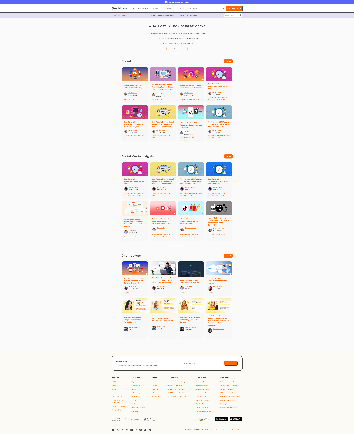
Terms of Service (237, 430)
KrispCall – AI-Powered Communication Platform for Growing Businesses (162, 280)
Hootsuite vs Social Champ (176, 382)
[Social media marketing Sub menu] (175, 15)
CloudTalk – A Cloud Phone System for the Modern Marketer (219, 280)
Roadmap (134, 396)
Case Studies (135, 386)
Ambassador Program (138, 407)
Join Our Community (137, 404)
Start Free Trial (232, 8)
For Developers (156, 396)
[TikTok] (127, 430)
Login (222, 8)
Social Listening (117, 396)
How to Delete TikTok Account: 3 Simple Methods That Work (191, 125)
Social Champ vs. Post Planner (177, 393)
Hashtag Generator (226, 404)
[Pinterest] (145, 430)
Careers (134, 400)
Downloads (134, 411)
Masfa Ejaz (132, 286)
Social (132, 99)
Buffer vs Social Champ (175, 386)
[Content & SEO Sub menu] (198, 15)
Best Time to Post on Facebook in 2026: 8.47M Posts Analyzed (218, 181)
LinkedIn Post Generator (228, 400)
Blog (132, 382)
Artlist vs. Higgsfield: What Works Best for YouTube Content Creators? (134, 280)
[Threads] (136, 430)
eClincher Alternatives (203, 400)
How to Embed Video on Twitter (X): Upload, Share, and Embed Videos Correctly (218, 221)
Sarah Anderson (190, 327)
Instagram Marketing (186, 99)
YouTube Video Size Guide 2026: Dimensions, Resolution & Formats (162, 221)
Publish (114, 382)
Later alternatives (201, 396)
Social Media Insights (218, 99)
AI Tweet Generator (226, 389)
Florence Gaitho (190, 228)
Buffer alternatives (202, 386)
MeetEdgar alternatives (203, 411)
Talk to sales (156, 393)
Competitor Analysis (118, 406)
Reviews (126, 292)
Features (155, 8)
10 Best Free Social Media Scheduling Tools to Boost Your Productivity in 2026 (162, 87)
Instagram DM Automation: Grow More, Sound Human (191, 86)
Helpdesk (154, 386)
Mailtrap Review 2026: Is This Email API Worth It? (189, 281)
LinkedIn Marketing (213, 135)
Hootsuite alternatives (203, 382)
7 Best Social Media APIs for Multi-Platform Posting (135, 86)
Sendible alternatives (202, 404)
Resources (168, 8)
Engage (114, 386)
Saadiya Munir (217, 286)
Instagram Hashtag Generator (229, 382)
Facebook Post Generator (228, 407)
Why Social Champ (139, 8)
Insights (181, 15)
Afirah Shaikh (132, 93)
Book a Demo (192, 8)
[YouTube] (140, 430)
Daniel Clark (133, 327)
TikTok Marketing (189, 137)
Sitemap (225, 430)
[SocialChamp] (120, 8)
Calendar (114, 389)
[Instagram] (122, 430)
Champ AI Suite (117, 410)
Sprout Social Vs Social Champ (177, 396)
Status (154, 382)
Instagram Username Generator (230, 396)
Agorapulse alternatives (203, 389)
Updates (134, 389)
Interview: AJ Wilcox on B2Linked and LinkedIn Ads (162, 319)
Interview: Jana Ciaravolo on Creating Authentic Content (190, 319)
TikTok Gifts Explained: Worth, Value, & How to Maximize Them (189, 221)
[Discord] (150, 430)
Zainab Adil (160, 94)
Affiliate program (136, 393)
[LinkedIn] (131, 430)
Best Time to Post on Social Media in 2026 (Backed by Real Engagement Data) (163, 124)
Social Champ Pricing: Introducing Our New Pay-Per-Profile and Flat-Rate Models (134, 222)
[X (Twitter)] (117, 430)
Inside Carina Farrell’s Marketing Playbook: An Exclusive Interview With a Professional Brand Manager (218, 320)
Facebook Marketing (214, 193)
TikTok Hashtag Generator (228, 386)
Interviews (127, 335)
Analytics (115, 393)
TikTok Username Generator (229, 393)
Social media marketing (166, 15)
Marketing (127, 99)
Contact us (155, 389)
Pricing (181, 8)
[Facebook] (113, 430)
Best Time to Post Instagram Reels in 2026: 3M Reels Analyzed (134, 124)
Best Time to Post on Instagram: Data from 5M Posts (218, 86)
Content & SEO (192, 15)
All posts (152, 15)
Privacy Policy (215, 430)
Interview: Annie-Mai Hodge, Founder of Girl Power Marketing (133, 319)
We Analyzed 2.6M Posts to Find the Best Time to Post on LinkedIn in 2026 (219, 124)
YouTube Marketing (163, 237)
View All (228, 61)
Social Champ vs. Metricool (176, 389)
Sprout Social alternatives (204, 393)
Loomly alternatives (202, 407)
